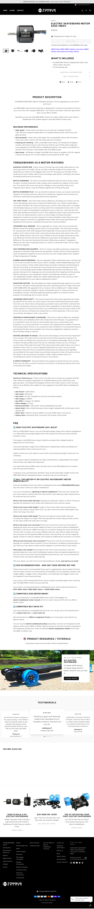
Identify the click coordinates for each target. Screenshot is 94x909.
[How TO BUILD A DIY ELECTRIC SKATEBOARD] (17, 801)
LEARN (12, 10)
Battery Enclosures (20, 863)
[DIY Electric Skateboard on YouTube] (77, 863)
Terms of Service (62, 862)
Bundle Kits (7, 847)
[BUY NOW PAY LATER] (47, 801)
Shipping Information (61, 846)
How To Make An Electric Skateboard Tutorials (48, 846)
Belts (18, 848)
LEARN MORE (71, 678)
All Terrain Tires (21, 870)
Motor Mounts (7, 861)
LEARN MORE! (17, 830)
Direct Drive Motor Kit (7, 851)
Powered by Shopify (47, 902)
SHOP (5, 10)
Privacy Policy (61, 859)
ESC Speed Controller (19, 858)
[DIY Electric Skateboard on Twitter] (80, 863)
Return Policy (61, 856)
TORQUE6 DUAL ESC (53, 406)
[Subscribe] (86, 857)
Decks (18, 843)
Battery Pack (7, 858)
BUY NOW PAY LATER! (47, 823)
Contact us (60, 843)
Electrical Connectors (20, 874)
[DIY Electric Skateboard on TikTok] (82, 863)
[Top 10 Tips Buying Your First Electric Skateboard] (77, 801)
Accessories (20, 877)
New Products (34, 843)
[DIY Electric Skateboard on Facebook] (74, 863)
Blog (58, 853)
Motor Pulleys (20, 851)
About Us (60, 850)
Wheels (5, 864)
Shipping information (71, 72)
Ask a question (71, 76)
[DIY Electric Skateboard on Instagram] (71, 863)
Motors (5, 855)
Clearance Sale (34, 845)
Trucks (5, 867)
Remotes (19, 854)
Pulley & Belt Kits (21, 845)
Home (53, 20)
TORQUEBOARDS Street (8, 843)
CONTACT (20, 10)
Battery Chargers (22, 867)
